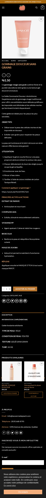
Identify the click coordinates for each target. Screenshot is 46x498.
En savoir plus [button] (10, 486)
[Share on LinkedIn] (25, 301)
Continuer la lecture (33, 395)
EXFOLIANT (22, 61)
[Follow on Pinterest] (21, 433)
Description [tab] (7, 315)
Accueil (5, 61)
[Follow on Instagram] (8, 433)
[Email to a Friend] (17, 301)
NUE (20, 296)
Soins (13, 61)
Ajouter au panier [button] (10, 393)
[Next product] (4, 75)
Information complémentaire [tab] (15, 320)
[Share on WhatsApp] (4, 301)
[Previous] (1, 382)
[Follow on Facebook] (4, 433)
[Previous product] (8, 75)
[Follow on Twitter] (12, 433)
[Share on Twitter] (12, 301)
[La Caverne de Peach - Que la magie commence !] (22, 8)
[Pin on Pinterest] (21, 301)
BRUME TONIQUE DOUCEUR (8, 386)
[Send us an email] (17, 433)
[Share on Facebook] (8, 301)
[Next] (44, 382)
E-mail (5, 457)
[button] (3, 7)
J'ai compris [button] (23, 492)
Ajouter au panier (25, 289)
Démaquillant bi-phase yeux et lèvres (32, 386)
